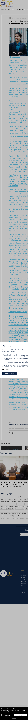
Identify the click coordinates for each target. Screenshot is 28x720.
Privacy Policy (11, 711)
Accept (20, 715)
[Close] (26, 708)
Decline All (7, 715)
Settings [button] (14, 718)
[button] (9, 373)
